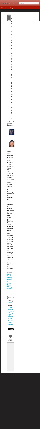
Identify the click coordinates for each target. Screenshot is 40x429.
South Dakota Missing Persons (9, 286)
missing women (10, 317)
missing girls (10, 314)
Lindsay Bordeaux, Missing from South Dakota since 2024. (12, 67)
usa (10, 326)
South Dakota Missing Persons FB (9, 277)
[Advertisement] (24, 44)
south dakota (10, 323)
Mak (10, 302)
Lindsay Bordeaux (10, 310)
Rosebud (10, 320)
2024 (10, 307)
